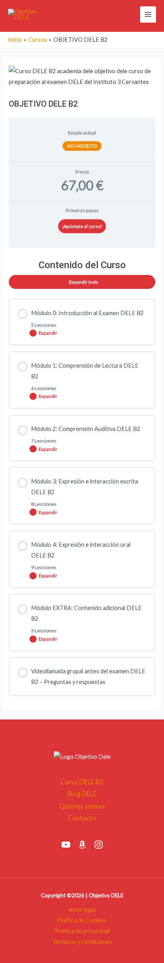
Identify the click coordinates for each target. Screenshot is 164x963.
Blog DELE (82, 793)
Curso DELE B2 (82, 782)
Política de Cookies (82, 920)
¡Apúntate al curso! (82, 226)
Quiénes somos (82, 806)
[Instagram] (98, 844)
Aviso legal (82, 909)
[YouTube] (66, 844)
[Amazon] (82, 844)
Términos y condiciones (82, 941)
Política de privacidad (82, 931)
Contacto (82, 818)
